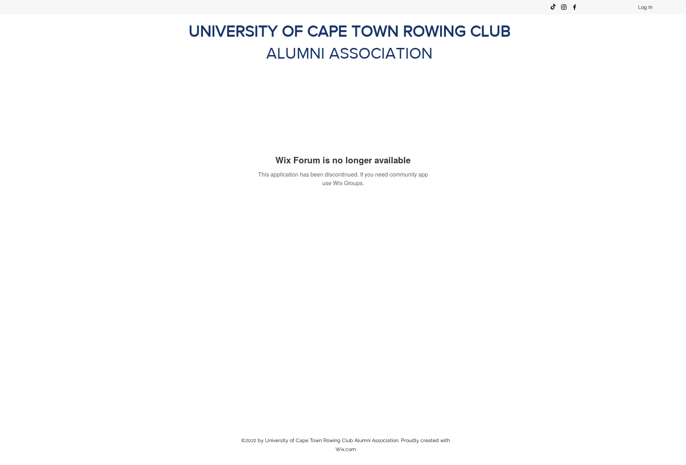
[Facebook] (574, 7)
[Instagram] (563, 7)
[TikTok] (553, 7)
